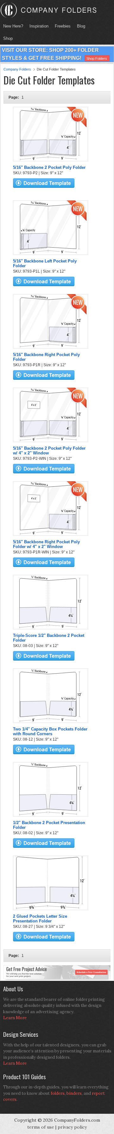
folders (58, 1093)
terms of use (40, 1127)
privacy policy (72, 1127)
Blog (81, 26)
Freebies (61, 26)
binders (74, 1093)
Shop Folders (96, 58)
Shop (6, 38)
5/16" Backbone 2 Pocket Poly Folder (49, 167)
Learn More (15, 1017)
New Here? (13, 26)
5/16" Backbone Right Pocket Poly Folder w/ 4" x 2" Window (46, 544)
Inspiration (38, 26)
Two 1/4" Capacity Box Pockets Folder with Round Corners (50, 731)
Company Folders (17, 69)
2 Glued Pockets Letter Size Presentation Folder (40, 918)
